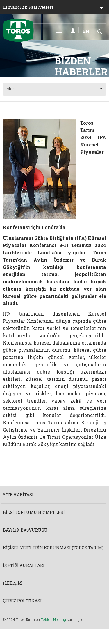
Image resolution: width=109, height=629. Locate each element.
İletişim (12, 583)
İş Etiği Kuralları (24, 565)
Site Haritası (18, 494)
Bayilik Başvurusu (25, 530)
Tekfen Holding (53, 619)
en (86, 31)
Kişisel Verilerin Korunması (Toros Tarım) (53, 547)
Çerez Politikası (22, 600)
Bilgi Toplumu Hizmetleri (34, 512)
